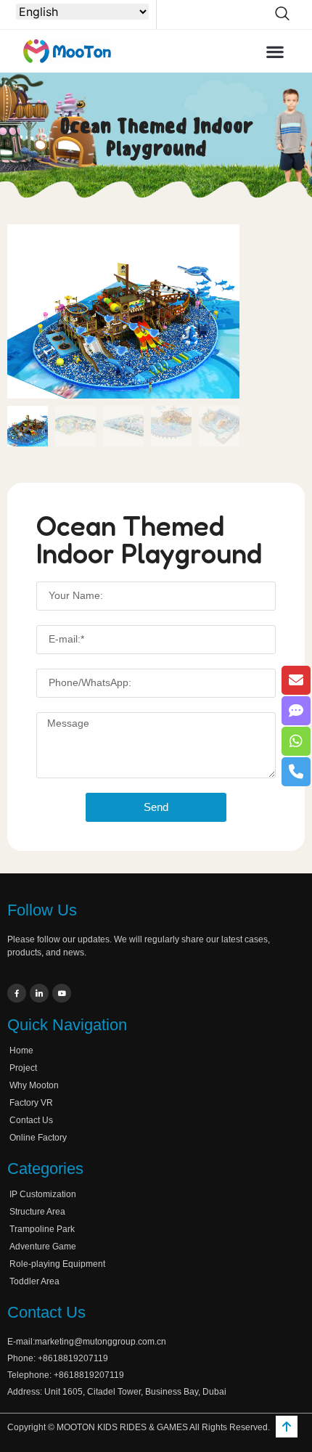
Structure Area (37, 1212)
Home (21, 1050)
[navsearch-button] (282, 14)
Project (23, 1068)
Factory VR (31, 1103)
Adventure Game (42, 1246)
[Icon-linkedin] (39, 993)
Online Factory (38, 1138)
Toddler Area (34, 1281)
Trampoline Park (42, 1229)
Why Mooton (34, 1085)
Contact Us (31, 1120)
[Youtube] (61, 993)
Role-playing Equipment (57, 1264)
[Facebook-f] (16, 993)
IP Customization (42, 1194)
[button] (275, 51)
